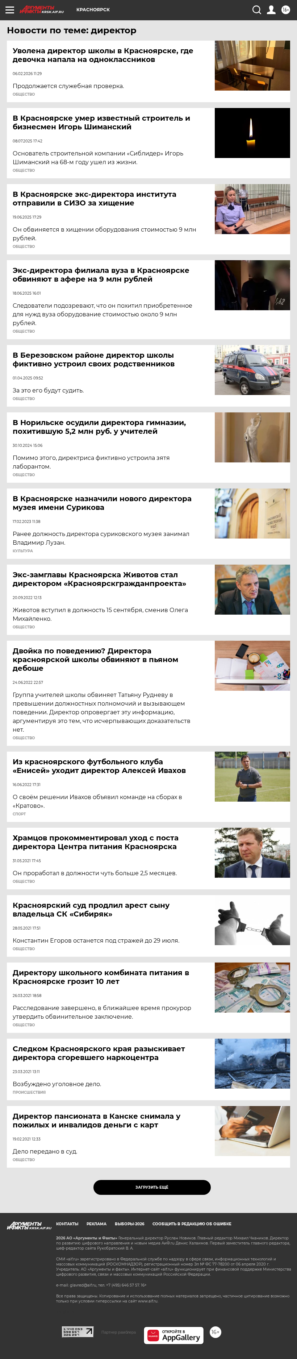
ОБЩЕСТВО (24, 94)
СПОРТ (19, 814)
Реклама (96, 1224)
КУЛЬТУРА (23, 551)
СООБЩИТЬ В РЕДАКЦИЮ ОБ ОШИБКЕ (191, 1224)
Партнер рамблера (118, 1332)
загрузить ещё (151, 1187)
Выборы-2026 (129, 1224)
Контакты (67, 1224)
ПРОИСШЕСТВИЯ (29, 1092)
